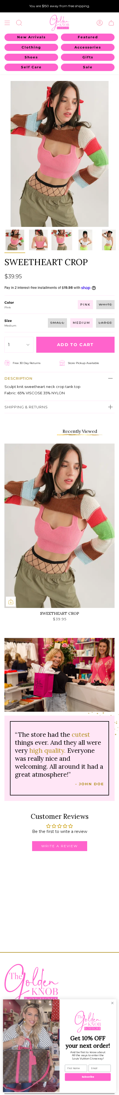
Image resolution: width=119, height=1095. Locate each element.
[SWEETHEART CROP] (59, 526)
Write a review (59, 846)
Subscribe (88, 1076)
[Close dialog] (112, 1002)
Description (18, 378)
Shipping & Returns (26, 407)
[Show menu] (7, 23)
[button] (19, 23)
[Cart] (111, 23)
